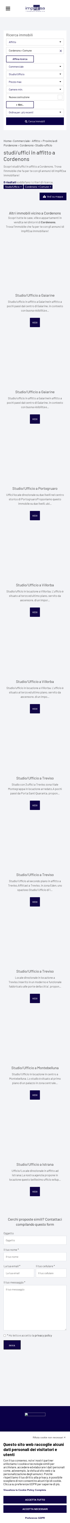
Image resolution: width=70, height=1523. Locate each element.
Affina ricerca (20, 58)
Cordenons (26, 145)
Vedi (35, 322)
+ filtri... (20, 104)
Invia (12, 1345)
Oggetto (9, 1233)
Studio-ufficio (43, 145)
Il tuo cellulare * (45, 1266)
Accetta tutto (35, 1499)
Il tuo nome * (11, 1249)
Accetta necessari (35, 1509)
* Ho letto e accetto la (29, 1335)
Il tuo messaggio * (14, 1282)
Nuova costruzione (19, 97)
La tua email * (12, 1266)
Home (7, 140)
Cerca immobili (36, 121)
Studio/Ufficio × (13, 186)
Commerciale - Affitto (26, 140)
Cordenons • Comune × (38, 186)
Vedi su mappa (54, 196)
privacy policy (43, 1335)
